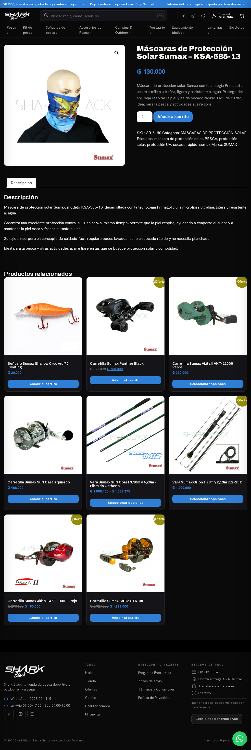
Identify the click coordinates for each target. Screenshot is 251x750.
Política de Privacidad (154, 697)
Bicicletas (236, 27)
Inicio (89, 672)
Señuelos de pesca (55, 30)
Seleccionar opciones (208, 384)
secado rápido (185, 144)
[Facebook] (183, 15)
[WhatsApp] (203, 15)
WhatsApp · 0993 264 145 (31, 698)
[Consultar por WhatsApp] (239, 738)
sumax (204, 144)
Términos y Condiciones (156, 689)
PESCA (211, 138)
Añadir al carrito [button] (43, 384)
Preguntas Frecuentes (154, 672)
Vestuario (157, 27)
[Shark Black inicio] (17, 16)
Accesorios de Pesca (90, 30)
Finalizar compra (97, 706)
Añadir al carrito (173, 117)
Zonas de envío (150, 681)
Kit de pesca (27, 30)
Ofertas (91, 689)
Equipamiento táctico (182, 30)
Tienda (90, 681)
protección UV (159, 144)
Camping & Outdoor (123, 30)
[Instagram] (193, 15)
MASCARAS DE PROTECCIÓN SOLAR (214, 132)
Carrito (90, 697)
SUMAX (230, 144)
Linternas (215, 27)
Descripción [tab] (21, 182)
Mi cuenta (92, 714)
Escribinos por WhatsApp (217, 719)
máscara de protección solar (178, 138)
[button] (116, 53)
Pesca (11, 27)
